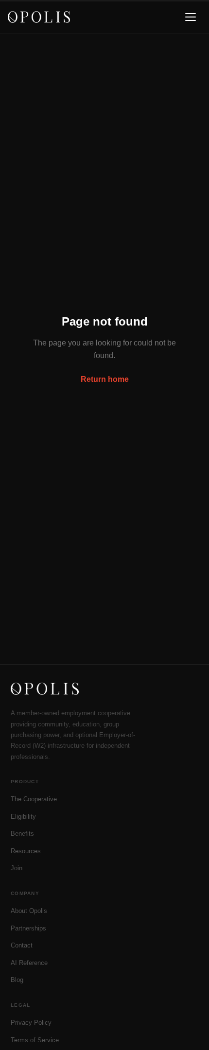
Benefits (22, 833)
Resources (26, 851)
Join (16, 868)
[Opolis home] (39, 17)
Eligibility (23, 816)
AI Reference (29, 962)
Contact (22, 945)
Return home (105, 379)
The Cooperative (34, 799)
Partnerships (28, 928)
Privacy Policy (31, 1022)
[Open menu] (190, 17)
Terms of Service (35, 1040)
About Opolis (29, 910)
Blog (17, 979)
